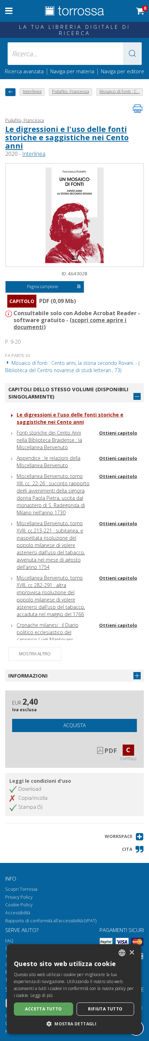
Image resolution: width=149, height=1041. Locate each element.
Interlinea (33, 154)
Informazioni (28, 675)
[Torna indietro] (10, 92)
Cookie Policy (19, 905)
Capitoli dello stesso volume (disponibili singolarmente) (68, 393)
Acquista (74, 725)
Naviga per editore (122, 71)
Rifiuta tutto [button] (105, 1009)
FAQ (9, 941)
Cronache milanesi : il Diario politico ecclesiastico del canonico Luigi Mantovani (47, 632)
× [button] (131, 952)
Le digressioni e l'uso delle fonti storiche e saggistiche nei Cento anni (67, 137)
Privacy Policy (19, 897)
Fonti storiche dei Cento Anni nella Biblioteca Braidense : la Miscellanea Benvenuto (49, 440)
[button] (132, 53)
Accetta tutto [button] (43, 1009)
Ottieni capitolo (118, 433)
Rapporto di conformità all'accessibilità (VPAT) (50, 921)
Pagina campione (42, 286)
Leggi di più (41, 995)
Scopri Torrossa (21, 889)
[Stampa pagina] (137, 108)
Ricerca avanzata (24, 71)
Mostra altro (35, 654)
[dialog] (74, 989)
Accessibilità (17, 913)
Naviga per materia (72, 71)
